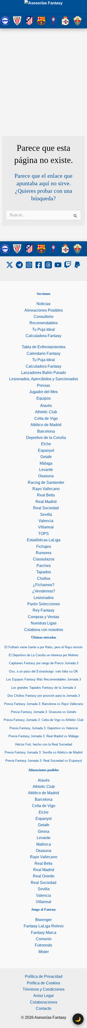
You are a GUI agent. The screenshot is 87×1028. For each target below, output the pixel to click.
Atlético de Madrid (45, 425)
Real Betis (46, 495)
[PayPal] (77, 264)
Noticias (43, 304)
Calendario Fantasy (43, 353)
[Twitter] (9, 264)
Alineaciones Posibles (43, 310)
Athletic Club (46, 412)
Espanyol (46, 450)
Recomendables (43, 323)
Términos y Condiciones (44, 989)
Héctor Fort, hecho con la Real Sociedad (43, 744)
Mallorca (43, 844)
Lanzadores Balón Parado (43, 373)
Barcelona (46, 431)
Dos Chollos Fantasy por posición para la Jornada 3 (43, 695)
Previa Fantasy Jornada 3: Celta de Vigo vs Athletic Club (43, 720)
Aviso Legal (43, 996)
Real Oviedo (43, 876)
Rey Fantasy (43, 610)
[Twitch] (67, 264)
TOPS (43, 534)
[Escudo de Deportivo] (65, 20)
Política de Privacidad (43, 976)
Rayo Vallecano (46, 489)
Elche (46, 444)
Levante (46, 470)
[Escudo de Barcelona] (41, 20)
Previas (43, 385)
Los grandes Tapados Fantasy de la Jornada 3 (43, 687)
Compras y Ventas (43, 617)
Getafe (46, 457)
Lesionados (44, 598)
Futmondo (43, 945)
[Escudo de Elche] (77, 20)
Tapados (43, 572)
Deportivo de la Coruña (46, 438)
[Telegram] (19, 264)
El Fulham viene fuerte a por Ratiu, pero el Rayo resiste (43, 647)
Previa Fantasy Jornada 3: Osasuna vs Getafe (43, 712)
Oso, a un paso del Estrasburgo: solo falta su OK (43, 671)
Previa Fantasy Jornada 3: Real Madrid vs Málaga (43, 736)
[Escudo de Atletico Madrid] (29, 20)
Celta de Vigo (46, 418)
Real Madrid (46, 502)
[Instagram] (29, 264)
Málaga (46, 463)
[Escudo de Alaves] (5, 20)
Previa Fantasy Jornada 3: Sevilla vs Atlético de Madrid (43, 752)
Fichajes (43, 546)
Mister (43, 952)
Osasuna (46, 476)
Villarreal (46, 527)
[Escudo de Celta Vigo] (53, 20)
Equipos (43, 398)
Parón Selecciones (43, 604)
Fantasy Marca (43, 933)
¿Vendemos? (43, 591)
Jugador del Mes (43, 392)
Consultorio (43, 317)
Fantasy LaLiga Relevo (44, 926)
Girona (43, 831)
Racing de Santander (46, 482)
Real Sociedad (46, 508)
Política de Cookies (43, 983)
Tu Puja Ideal (43, 329)
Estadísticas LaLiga (43, 540)
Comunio (43, 939)
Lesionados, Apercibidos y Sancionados (43, 379)
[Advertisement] (43, 74)
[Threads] (48, 264)
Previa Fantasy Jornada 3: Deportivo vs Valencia (43, 728)
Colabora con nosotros (43, 630)
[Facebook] (38, 264)
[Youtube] (58, 264)
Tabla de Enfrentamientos (43, 347)
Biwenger (43, 920)
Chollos (43, 578)
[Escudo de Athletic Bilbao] (17, 20)
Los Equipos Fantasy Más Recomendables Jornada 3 (43, 679)
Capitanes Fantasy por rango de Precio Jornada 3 (43, 663)
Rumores (43, 553)
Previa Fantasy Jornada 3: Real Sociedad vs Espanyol (43, 760)
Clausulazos (43, 559)
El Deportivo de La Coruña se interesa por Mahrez (44, 655)
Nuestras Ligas (44, 623)
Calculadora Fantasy (43, 336)
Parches (43, 566)
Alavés (46, 406)
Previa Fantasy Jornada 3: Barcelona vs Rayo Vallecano (43, 704)
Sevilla (46, 514)
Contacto (43, 1008)
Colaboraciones (43, 1002)
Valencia (45, 521)
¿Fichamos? (43, 585)
